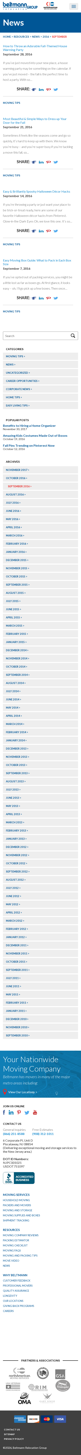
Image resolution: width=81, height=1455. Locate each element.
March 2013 (14, 822)
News (10, 364)
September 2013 (17, 773)
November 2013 (16, 756)
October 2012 (15, 863)
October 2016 (15, 478)
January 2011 (15, 1010)
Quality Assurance (16, 1290)
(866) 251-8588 (13, 1134)
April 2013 (13, 814)
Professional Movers (18, 1285)
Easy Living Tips (17, 405)
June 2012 (12, 896)
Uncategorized (17, 372)
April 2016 (13, 527)
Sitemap (9, 1434)
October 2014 (15, 666)
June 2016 (12, 510)
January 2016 (15, 551)
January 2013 (15, 838)
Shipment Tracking (16, 1220)
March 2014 (14, 724)
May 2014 (12, 707)
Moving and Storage (17, 1210)
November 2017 (16, 469)
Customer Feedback (16, 1280)
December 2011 (16, 945)
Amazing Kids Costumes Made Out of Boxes (35, 435)
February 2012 (16, 928)
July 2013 (12, 789)
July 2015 (12, 601)
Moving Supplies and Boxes (21, 1215)
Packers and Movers (17, 1205)
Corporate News (18, 389)
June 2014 (12, 699)
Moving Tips (11, 102)
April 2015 (13, 617)
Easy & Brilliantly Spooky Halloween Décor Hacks (36, 191)
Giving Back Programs (18, 1305)
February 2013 (16, 830)
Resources (11, 1230)
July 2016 (12, 502)
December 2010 (16, 1019)
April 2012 (13, 912)
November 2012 (16, 855)
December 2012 (16, 846)
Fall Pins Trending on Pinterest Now (29, 445)
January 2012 (15, 937)
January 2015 (15, 642)
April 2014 (13, 715)
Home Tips (13, 397)
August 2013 (15, 781)
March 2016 (14, 535)
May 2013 (12, 806)
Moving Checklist (15, 1245)
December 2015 (16, 560)
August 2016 (15, 494)
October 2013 (15, 765)
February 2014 (16, 732)
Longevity (10, 1295)
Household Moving (16, 1200)
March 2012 (14, 920)
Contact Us (12, 1429)
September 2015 (17, 584)
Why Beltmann (15, 1275)
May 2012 (12, 904)
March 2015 (14, 625)
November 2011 (16, 953)
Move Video (11, 1260)
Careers (8, 1311)
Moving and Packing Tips (20, 1255)
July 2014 (12, 691)
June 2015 (12, 609)
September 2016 (19, 486)
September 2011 (17, 969)
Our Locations (13, 1300)
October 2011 (15, 961)
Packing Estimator (16, 1240)
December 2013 (16, 748)
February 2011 (16, 1002)
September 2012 (17, 871)
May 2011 (12, 994)
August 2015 (15, 592)
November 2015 (16, 568)
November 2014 (16, 658)
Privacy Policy (14, 1438)
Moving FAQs (12, 1250)
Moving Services (16, 1194)
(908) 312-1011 (43, 1134)
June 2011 (12, 986)
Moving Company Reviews (21, 1235)
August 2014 (15, 683)
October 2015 (15, 576)
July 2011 (12, 978)
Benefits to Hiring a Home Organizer (29, 425)
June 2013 (12, 797)
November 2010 (16, 1027)
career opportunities (22, 380)
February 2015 (16, 633)
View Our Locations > (22, 1092)
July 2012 (12, 887)
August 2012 (15, 879)
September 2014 (17, 674)
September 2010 (17, 1035)
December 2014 (16, 650)
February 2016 (16, 543)
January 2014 (15, 740)
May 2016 (12, 519)
